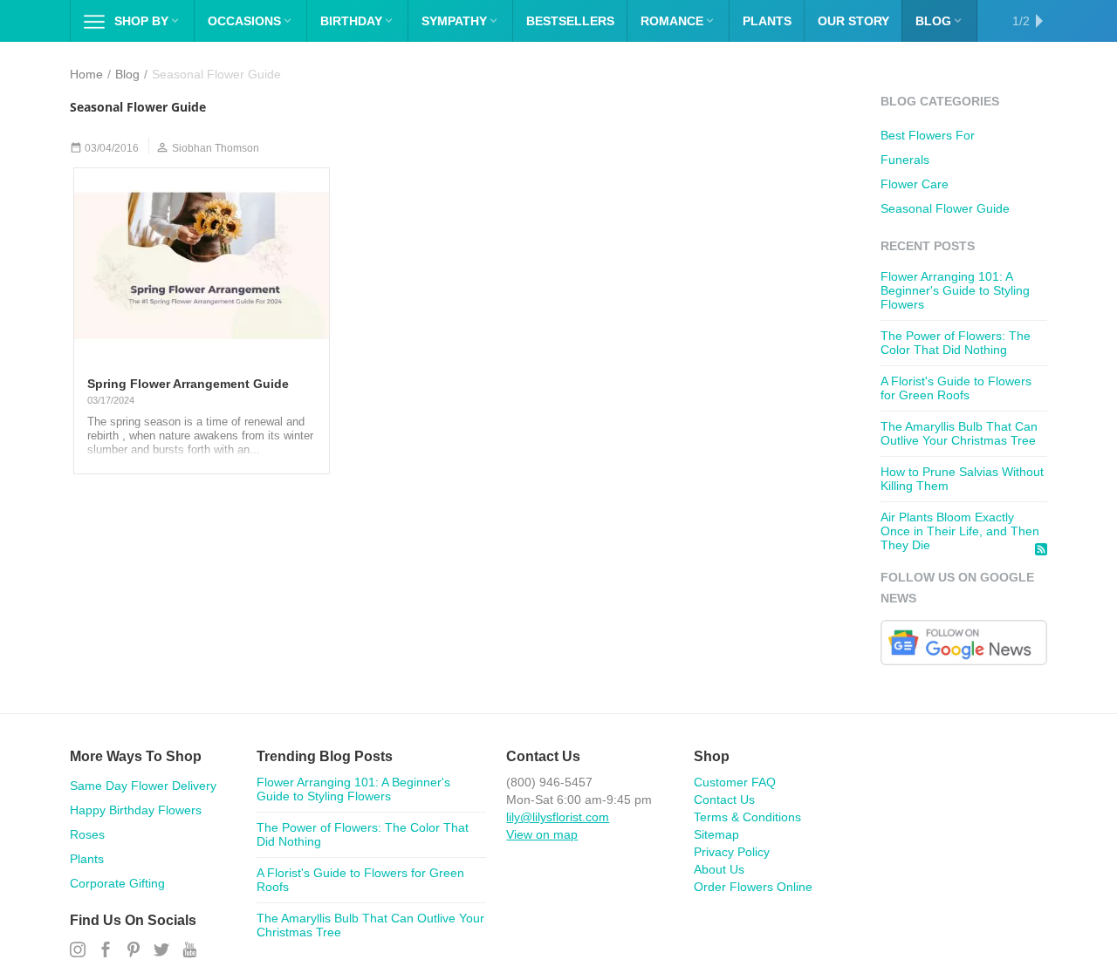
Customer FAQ (735, 782)
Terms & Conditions (747, 817)
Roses (87, 834)
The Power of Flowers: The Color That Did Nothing (956, 343)
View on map (542, 834)
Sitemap (716, 834)
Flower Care (915, 184)
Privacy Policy (732, 852)
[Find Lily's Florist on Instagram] (78, 950)
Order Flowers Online (753, 887)
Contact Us (724, 799)
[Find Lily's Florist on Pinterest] (133, 950)
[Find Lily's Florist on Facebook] (105, 950)
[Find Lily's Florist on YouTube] (189, 950)
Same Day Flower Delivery (143, 786)
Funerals (905, 160)
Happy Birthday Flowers (136, 810)
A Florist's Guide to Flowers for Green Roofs (956, 388)
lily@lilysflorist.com (557, 817)
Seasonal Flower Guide (945, 208)
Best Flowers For (928, 135)
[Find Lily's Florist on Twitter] (161, 950)
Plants (87, 859)
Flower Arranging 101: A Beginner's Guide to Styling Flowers (955, 290)
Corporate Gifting (117, 883)
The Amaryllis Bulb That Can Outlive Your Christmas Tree (959, 433)
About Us (719, 869)
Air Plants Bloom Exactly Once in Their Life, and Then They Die (960, 531)
